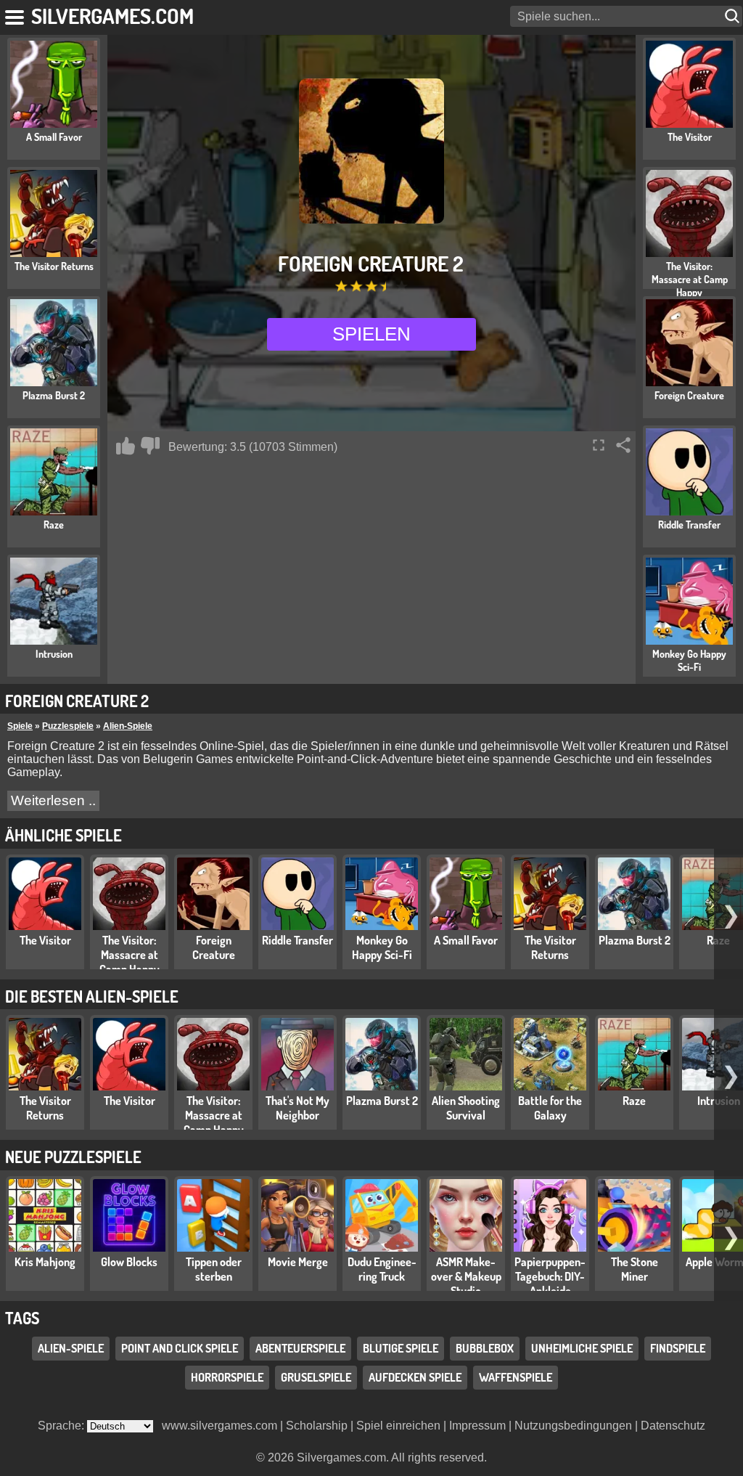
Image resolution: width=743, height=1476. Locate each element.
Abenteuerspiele (300, 1348)
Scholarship (317, 1425)
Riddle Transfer (297, 940)
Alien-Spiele (127, 726)
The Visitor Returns (550, 947)
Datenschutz (673, 1425)
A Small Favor (466, 940)
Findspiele (677, 1348)
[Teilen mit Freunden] (623, 445)
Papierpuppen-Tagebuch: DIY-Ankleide (550, 1276)
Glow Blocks (129, 1262)
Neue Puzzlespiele (73, 1156)
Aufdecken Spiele (415, 1377)
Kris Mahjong (45, 1262)
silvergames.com (112, 15)
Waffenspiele (515, 1377)
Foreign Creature (213, 947)
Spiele (20, 726)
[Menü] (15, 14)
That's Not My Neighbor (297, 1107)
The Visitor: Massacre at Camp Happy (129, 954)
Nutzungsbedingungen (573, 1425)
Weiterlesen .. (53, 800)
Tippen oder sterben (214, 1269)
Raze (634, 1100)
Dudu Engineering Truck (382, 1269)
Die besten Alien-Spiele (91, 996)
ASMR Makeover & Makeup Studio (466, 1276)
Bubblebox (485, 1348)
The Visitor (45, 940)
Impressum (477, 1425)
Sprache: (62, 1425)
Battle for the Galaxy (550, 1107)
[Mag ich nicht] (150, 445)
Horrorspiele (227, 1377)
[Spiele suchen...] (733, 16)
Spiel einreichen (398, 1425)
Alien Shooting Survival (466, 1107)
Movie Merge (298, 1262)
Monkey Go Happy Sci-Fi (382, 947)
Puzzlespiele (68, 726)
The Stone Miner (634, 1269)
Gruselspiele (316, 1377)
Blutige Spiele (400, 1348)
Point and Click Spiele (179, 1348)
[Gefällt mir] (125, 445)
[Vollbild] (598, 445)
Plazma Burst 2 (634, 940)
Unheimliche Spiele (582, 1348)
